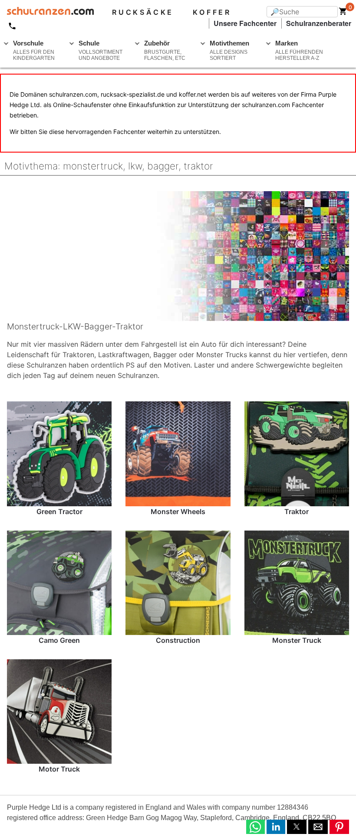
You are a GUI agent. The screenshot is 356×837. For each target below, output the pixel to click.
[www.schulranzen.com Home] (47, 12)
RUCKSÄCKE (143, 12)
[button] (255, 827)
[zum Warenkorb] (343, 13)
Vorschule (34, 50)
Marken (299, 50)
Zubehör (164, 50)
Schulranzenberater (318, 23)
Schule (100, 50)
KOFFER (212, 12)
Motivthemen (229, 50)
